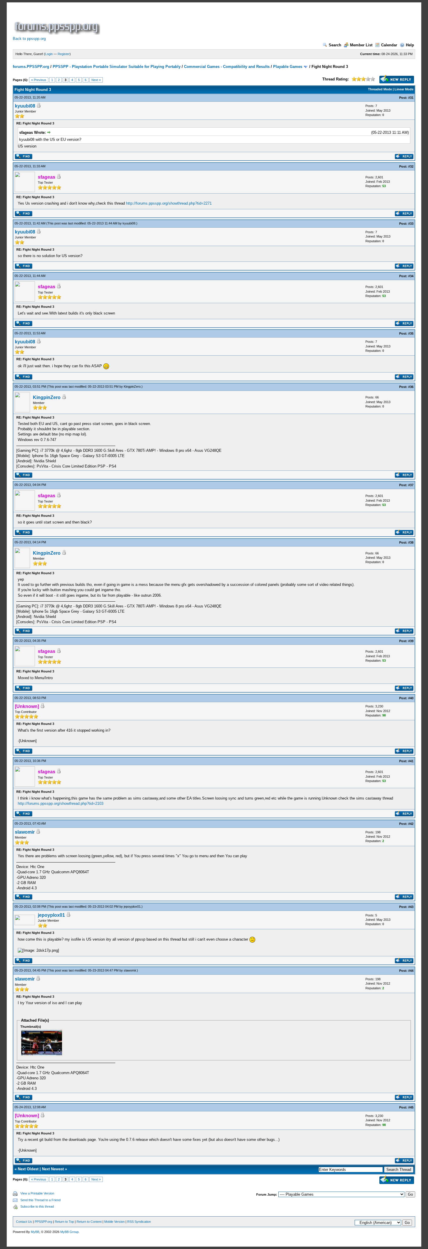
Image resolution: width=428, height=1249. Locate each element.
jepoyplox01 (132, 906)
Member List (361, 45)
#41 (410, 761)
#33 (410, 223)
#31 (410, 97)
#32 (410, 166)
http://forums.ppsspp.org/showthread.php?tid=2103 (60, 803)
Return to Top (64, 1221)
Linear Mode (404, 89)
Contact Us (24, 1221)
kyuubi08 (25, 105)
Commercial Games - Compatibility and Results (227, 66)
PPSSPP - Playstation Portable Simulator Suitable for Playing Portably (117, 66)
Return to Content (89, 1221)
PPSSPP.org (43, 1221)
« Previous (38, 80)
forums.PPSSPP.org (31, 66)
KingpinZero (132, 386)
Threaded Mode (380, 89)
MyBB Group (69, 1232)
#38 (410, 542)
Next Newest (53, 1169)
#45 (410, 1107)
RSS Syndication (139, 1221)
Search (335, 45)
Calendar (389, 45)
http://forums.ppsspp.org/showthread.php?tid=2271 (169, 203)
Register (64, 54)
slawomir (25, 832)
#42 (410, 823)
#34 (410, 276)
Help (410, 45)
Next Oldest (28, 1169)
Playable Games (287, 66)
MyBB (35, 1232)
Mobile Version (114, 1221)
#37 (410, 485)
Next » (96, 80)
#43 (410, 907)
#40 (410, 698)
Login (49, 54)
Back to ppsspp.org (29, 38)
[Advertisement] (207, 21)
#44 (410, 970)
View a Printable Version (37, 1193)
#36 (410, 387)
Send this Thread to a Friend (40, 1200)
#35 (410, 333)
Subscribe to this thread (37, 1206)
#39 (410, 641)
